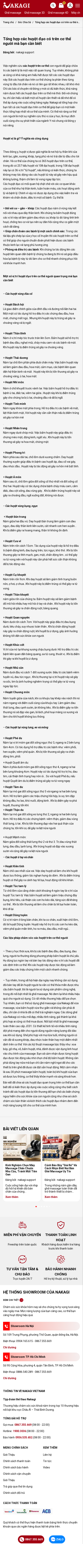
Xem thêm (11, 1196)
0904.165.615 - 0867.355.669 (34, 1341)
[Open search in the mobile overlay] (53, 5)
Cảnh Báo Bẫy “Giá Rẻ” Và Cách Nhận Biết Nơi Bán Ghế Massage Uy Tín (61, 1168)
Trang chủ (8, 22)
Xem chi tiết (11, 1300)
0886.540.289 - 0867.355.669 (34, 1371)
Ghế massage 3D (34, 12)
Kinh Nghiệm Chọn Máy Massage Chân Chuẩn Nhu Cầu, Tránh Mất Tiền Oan (21, 1170)
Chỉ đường (9, 1347)
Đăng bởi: (20, 1179)
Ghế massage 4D (58, 12)
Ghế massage (13, 12)
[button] (36, 1206)
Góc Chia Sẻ (24, 22)
